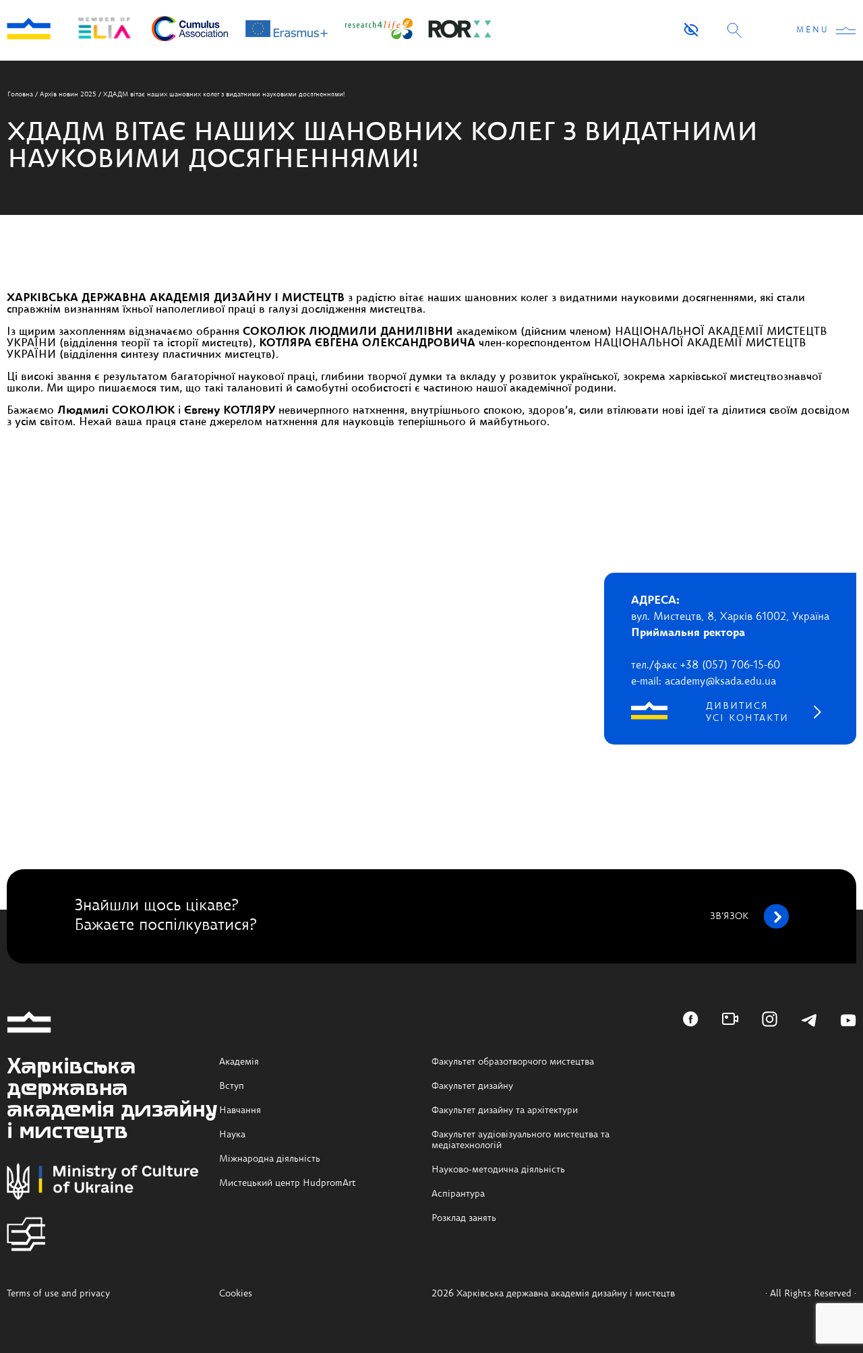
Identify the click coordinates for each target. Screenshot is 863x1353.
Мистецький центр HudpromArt (287, 1183)
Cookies (235, 1293)
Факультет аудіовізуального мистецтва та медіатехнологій (520, 1140)
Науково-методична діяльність (498, 1169)
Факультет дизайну (472, 1086)
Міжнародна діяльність (269, 1159)
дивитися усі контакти (747, 712)
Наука (232, 1134)
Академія (239, 1062)
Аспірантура (458, 1194)
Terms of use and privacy (58, 1293)
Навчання (240, 1110)
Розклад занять (464, 1218)
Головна (20, 94)
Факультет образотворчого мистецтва (513, 1062)
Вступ (231, 1086)
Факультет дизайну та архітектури (505, 1110)
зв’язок (729, 916)
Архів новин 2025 (68, 94)
